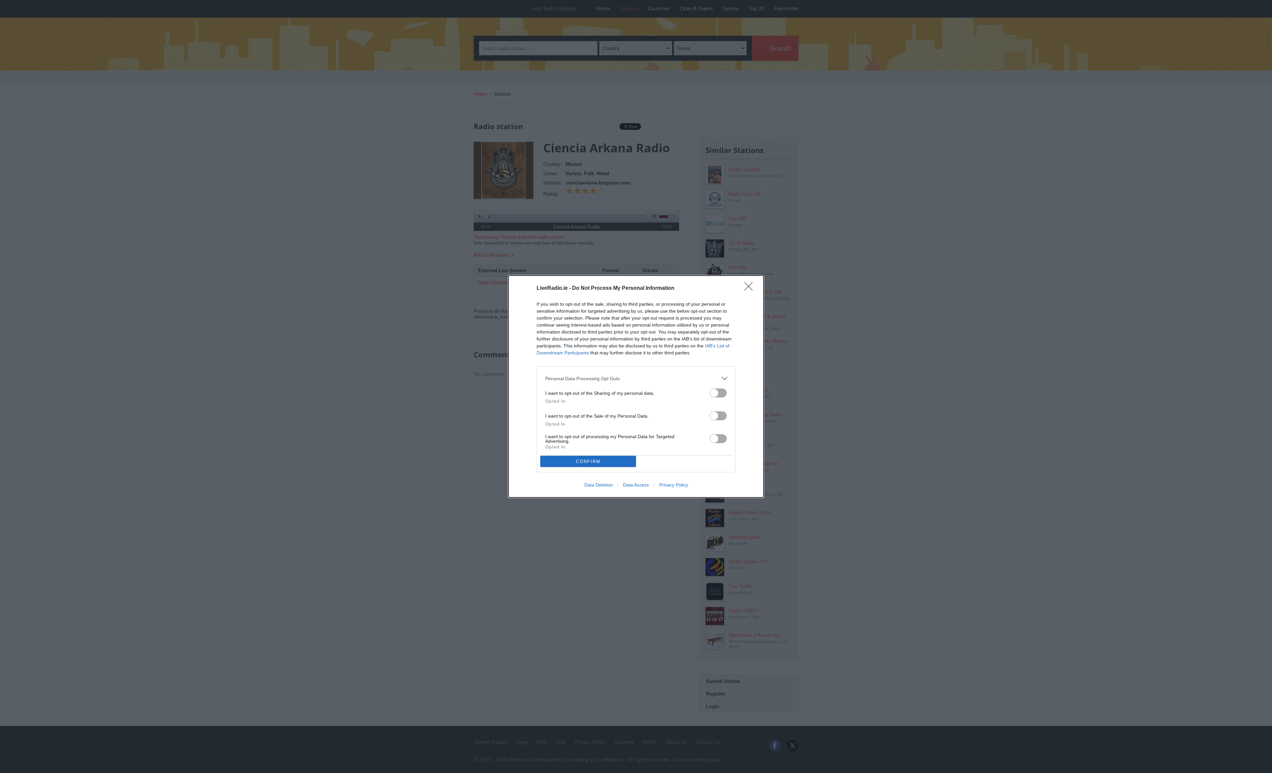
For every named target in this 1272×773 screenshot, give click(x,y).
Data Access (636, 485)
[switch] (718, 392)
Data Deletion (598, 485)
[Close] (750, 288)
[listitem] (636, 378)
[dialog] (636, 386)
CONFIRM (588, 461)
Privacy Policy (673, 485)
